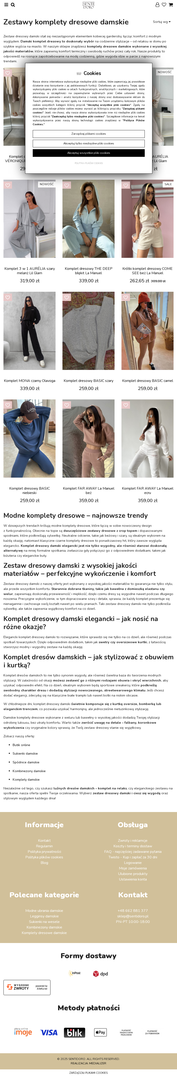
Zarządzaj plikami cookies (88, 1073)
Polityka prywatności (44, 851)
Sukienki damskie (25, 753)
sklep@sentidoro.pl (132, 916)
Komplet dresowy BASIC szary (88, 380)
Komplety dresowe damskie (44, 932)
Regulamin (44, 846)
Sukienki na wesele (44, 921)
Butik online (21, 745)
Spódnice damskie (26, 762)
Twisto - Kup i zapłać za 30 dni (133, 857)
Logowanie (133, 862)
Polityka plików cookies (44, 857)
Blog (44, 862)
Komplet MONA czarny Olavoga (29, 380)
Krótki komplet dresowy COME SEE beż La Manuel (147, 271)
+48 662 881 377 (133, 910)
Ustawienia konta (133, 879)
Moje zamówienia (133, 868)
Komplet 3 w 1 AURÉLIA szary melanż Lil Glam (29, 271)
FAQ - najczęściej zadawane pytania (133, 851)
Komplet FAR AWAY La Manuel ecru (147, 490)
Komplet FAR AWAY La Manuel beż (88, 490)
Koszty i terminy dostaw (132, 846)
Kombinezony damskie (29, 771)
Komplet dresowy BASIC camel (147, 380)
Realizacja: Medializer (88, 1063)
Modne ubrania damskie (44, 910)
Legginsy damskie (44, 916)
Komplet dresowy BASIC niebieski (29, 490)
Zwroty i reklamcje (133, 840)
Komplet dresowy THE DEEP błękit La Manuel (88, 271)
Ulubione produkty (133, 873)
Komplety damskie (26, 779)
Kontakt (44, 840)
